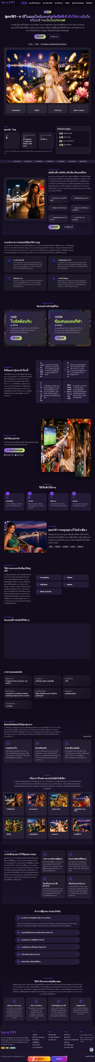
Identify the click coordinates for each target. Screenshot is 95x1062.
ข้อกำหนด (65, 137)
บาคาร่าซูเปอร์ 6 (67, 141)
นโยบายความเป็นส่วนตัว (71, 1040)
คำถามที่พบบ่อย (68, 1045)
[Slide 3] (50, 656)
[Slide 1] (44, 656)
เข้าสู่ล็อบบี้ (68, 227)
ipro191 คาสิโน (47, 3)
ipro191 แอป (59, 3)
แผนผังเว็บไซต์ (89, 1056)
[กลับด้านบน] (91, 1050)
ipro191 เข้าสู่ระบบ (34, 3)
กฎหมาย (66, 1042)
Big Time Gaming (78, 3)
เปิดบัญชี (40, 36)
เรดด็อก (67, 3)
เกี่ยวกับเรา (67, 1035)
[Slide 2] (47, 656)
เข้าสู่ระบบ (54, 36)
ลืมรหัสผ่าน (89, 3)
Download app (16, 450)
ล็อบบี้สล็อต (65, 145)
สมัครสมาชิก (66, 133)
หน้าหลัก (24, 3)
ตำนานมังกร (36, 1045)
